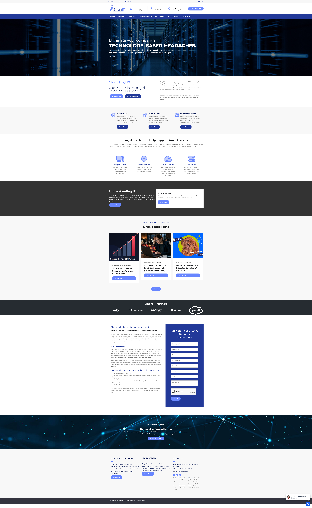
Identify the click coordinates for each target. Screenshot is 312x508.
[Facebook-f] (174, 475)
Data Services (191, 164)
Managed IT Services (120, 164)
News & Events (159, 16)
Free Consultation (196, 8)
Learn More (120, 278)
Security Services (144, 164)
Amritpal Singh (127, 265)
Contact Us (111, 1)
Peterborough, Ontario (178, 10)
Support (120, 1)
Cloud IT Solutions (168, 164)
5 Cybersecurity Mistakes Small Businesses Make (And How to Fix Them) (155, 268)
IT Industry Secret (188, 114)
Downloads (128, 1)
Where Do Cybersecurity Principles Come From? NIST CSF (187, 268)
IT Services (132, 16)
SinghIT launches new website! (152, 464)
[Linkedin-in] (177, 475)
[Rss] (180, 475)
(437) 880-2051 (158, 10)
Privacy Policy (141, 500)
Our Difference (155, 114)
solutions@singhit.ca (139, 10)
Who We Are (122, 114)
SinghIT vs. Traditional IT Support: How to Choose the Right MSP (123, 271)
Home (112, 16)
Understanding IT (145, 16)
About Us (121, 16)
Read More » (148, 474)
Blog (168, 16)
